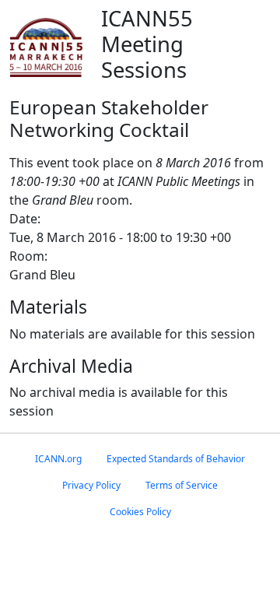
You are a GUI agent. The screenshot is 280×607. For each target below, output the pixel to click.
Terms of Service (181, 485)
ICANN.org (58, 458)
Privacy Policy (91, 485)
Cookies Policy (140, 511)
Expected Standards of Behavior (176, 458)
